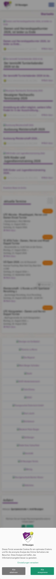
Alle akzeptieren (43, 571)
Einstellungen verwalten (28, 563)
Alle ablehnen (14, 571)
